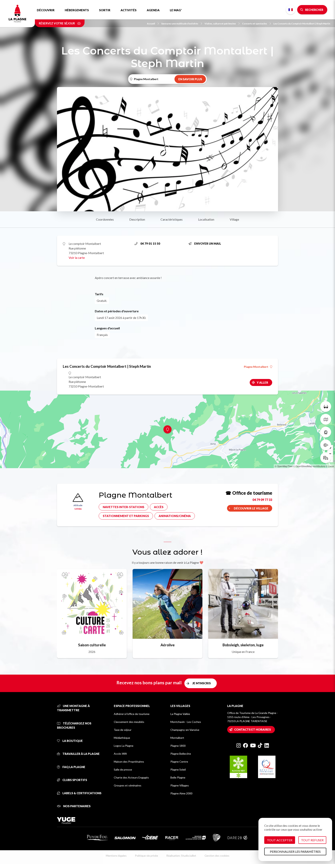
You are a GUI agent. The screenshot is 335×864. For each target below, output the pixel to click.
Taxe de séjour (122, 729)
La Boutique (72, 740)
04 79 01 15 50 (150, 243)
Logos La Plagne (123, 745)
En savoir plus (190, 79)
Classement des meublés (129, 721)
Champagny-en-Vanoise (184, 729)
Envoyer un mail (207, 243)
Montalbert (177, 737)
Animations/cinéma (175, 516)
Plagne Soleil (178, 769)
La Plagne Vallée (180, 714)
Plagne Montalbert (256, 366)
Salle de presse (123, 769)
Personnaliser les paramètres (295, 851)
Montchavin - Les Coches (185, 721)
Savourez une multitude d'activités (179, 23)
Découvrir (45, 10)
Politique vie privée (146, 855)
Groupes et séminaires (127, 785)
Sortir (104, 10)
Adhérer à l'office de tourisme (131, 714)
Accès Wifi (120, 753)
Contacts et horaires (252, 729)
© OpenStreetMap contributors (309, 466)
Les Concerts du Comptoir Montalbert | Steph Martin (301, 23)
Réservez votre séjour (57, 23)
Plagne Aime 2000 (181, 793)
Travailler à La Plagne (81, 753)
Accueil (151, 23)
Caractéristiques (172, 219)
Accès (158, 507)
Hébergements (77, 10)
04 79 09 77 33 (262, 499)
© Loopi (330, 466)
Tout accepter (279, 840)
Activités (128, 10)
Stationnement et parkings (126, 516)
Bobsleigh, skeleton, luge (243, 645)
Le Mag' (176, 10)
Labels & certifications (81, 793)
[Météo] (325, 444)
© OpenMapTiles (284, 466)
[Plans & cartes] (325, 419)
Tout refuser (312, 840)
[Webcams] (325, 432)
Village (234, 219)
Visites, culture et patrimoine (220, 23)
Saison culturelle (92, 645)
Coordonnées (105, 219)
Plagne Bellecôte (180, 753)
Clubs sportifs (74, 780)
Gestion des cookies (217, 855)
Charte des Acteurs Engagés (131, 777)
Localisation (206, 219)
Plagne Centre (179, 761)
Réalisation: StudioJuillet (181, 855)
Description (137, 219)
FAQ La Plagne (73, 767)
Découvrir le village (251, 508)
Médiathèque (122, 737)
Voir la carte (77, 257)
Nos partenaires (77, 806)
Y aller (262, 382)
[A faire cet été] (325, 406)
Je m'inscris (201, 683)
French (290, 9)
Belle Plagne (177, 777)
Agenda (153, 10)
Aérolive (168, 645)
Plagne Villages (179, 785)
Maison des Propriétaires (129, 761)
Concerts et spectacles (254, 23)
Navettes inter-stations (123, 507)
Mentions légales (116, 855)
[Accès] (325, 457)
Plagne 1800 (178, 745)
